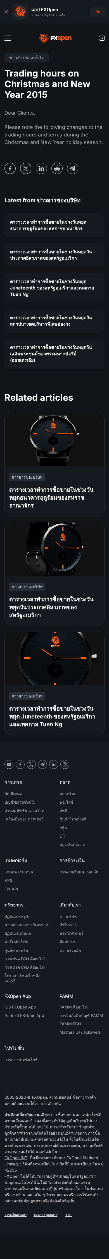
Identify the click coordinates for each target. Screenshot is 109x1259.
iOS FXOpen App (20, 1007)
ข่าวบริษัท (68, 916)
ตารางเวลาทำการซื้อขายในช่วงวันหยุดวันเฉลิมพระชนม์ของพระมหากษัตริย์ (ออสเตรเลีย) (51, 353)
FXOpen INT (15, 1157)
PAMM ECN (70, 1023)
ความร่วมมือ (70, 950)
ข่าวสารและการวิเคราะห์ (26, 924)
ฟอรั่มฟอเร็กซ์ (16, 941)
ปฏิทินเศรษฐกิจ (17, 916)
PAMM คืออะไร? (74, 1007)
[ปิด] (6, 12)
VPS (8, 880)
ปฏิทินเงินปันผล (17, 933)
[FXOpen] (55, 38)
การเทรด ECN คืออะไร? (25, 958)
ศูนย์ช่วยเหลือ (16, 950)
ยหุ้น (63, 827)
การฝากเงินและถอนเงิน (80, 872)
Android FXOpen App (24, 1015)
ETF (63, 836)
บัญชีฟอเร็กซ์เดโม (19, 802)
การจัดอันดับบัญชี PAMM (81, 1015)
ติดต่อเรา (67, 941)
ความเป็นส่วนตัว (15, 1215)
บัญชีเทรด (13, 793)
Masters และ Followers (80, 1032)
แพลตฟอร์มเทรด (18, 872)
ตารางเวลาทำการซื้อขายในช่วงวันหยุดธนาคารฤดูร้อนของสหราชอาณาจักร (48, 225)
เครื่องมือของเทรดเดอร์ (24, 819)
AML (68, 1215)
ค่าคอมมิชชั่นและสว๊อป (24, 810)
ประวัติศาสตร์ (71, 933)
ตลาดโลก (68, 793)
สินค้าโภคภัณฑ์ (73, 819)
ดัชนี (64, 810)
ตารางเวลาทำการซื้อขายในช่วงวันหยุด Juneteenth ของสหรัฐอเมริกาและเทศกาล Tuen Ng (52, 288)
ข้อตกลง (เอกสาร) (46, 1215)
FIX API (11, 889)
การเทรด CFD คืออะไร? (24, 967)
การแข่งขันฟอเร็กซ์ (21, 1059)
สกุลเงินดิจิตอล (72, 844)
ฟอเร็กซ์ (66, 802)
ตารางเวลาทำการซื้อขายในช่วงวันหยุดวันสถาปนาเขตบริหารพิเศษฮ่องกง (51, 321)
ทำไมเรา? (68, 924)
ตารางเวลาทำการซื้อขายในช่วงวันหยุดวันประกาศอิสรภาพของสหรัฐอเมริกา (51, 255)
